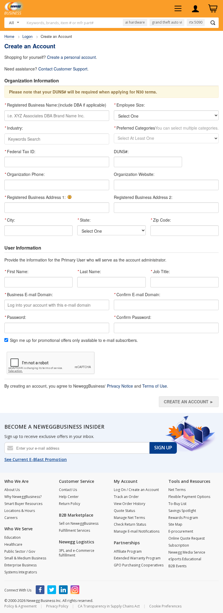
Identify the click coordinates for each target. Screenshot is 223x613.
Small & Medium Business (25, 558)
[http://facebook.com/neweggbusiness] (40, 589)
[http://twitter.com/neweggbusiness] (51, 589)
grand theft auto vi (167, 22)
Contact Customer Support (62, 69)
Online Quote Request (186, 538)
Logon (27, 36)
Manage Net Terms (129, 517)
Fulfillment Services (74, 530)
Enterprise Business (20, 565)
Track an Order (126, 496)
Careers (10, 517)
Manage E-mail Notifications (136, 531)
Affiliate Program (128, 551)
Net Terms (177, 489)
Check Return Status (130, 524)
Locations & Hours (19, 510)
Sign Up (163, 447)
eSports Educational (184, 559)
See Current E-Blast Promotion (35, 459)
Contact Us (68, 489)
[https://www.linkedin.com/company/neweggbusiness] (63, 589)
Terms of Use (154, 386)
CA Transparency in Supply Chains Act (109, 606)
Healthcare (13, 544)
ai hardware (135, 22)
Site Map (175, 524)
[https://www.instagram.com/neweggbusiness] (75, 589)
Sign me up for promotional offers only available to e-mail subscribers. (74, 340)
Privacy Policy (57, 606)
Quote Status (124, 510)
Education (12, 537)
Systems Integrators (20, 572)
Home (9, 36)
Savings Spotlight (182, 510)
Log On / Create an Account (136, 489)
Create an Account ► (189, 401)
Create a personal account (71, 57)
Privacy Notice (120, 386)
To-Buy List (177, 503)
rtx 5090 (195, 22)
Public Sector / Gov (19, 551)
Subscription (178, 545)
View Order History (129, 503)
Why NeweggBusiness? (23, 496)
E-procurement (180, 531)
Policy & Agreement (20, 606)
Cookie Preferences (165, 606)
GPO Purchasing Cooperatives (138, 565)
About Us (12, 489)
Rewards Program (183, 517)
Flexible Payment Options (189, 496)
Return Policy (69, 503)
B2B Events (177, 565)
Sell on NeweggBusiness (78, 523)
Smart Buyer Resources (23, 503)
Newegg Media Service (186, 552)
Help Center (69, 496)
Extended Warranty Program (137, 558)
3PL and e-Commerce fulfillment (76, 553)
